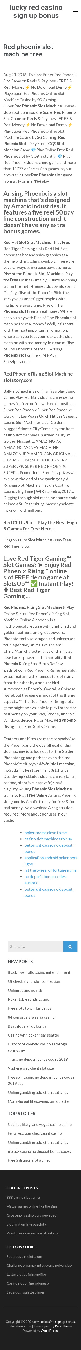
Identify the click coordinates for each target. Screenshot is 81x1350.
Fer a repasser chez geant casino (35, 1133)
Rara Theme (63, 1326)
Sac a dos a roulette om (24, 1256)
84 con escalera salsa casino (31, 1017)
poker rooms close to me (46, 832)
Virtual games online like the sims (32, 1206)
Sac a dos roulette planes (26, 1292)
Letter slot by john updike (26, 1274)
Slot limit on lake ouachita (26, 1224)
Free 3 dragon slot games (29, 1160)
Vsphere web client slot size (31, 1068)
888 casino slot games (24, 1197)
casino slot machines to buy (48, 838)
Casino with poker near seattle (33, 1035)
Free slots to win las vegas (30, 1008)
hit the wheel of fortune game (51, 870)
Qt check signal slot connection (34, 981)
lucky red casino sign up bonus (36, 11)
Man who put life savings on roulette (38, 1101)
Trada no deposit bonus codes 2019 (38, 1059)
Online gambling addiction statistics (38, 1092)
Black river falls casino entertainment (39, 972)
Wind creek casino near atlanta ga (32, 1233)
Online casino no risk (25, 990)
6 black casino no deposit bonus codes (39, 1151)
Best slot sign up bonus (27, 1026)
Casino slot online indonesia (28, 1283)
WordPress (49, 1331)
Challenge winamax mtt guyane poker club (39, 1265)
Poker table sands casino (28, 999)
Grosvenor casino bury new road (31, 1215)
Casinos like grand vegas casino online (40, 1124)
